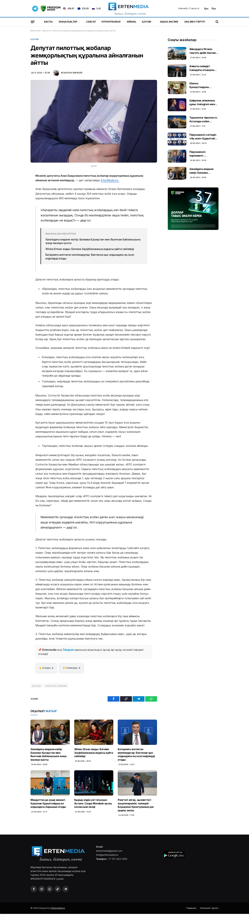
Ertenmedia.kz (58, 908)
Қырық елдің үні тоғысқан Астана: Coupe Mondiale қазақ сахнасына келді (93, 803)
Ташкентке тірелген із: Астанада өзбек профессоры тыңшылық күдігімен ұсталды (203, 119)
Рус (214, 8)
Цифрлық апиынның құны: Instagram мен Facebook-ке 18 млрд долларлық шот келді (202, 102)
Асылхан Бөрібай (71, 72)
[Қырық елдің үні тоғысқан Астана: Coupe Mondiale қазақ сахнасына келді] (93, 783)
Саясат (91, 21)
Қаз (206, 8)
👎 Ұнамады (71, 668)
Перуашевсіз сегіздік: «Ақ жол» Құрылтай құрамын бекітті (203, 136)
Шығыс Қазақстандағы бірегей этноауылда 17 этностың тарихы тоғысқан (203, 85)
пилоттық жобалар (56, 685)
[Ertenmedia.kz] (128, 8)
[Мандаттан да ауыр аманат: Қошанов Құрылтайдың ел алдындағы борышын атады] (50, 783)
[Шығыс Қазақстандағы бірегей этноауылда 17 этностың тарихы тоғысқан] (177, 87)
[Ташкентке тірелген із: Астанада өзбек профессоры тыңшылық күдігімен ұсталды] (177, 121)
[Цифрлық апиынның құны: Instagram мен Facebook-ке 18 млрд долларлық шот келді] (177, 104)
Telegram (68, 649)
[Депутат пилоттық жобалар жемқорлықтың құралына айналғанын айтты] (93, 121)
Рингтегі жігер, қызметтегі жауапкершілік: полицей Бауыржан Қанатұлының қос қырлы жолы (136, 805)
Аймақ (131, 21)
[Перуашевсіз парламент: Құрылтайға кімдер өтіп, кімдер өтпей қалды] (177, 156)
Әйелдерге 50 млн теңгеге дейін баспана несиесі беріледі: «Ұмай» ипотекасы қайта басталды (203, 51)
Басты (48, 21)
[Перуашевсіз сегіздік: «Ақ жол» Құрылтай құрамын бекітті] (177, 139)
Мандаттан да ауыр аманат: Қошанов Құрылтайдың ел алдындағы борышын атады (48, 803)
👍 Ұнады (46, 668)
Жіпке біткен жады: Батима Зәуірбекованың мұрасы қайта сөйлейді (89, 249)
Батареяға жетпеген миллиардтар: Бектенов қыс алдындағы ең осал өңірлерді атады (89, 256)
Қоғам (146, 21)
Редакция (191, 908)
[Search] (217, 22)
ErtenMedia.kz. (110, 180)
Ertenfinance (111, 21)
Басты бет (35, 30)
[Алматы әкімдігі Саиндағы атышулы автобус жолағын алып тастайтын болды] (177, 70)
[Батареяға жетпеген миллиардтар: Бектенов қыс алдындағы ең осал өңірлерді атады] (137, 732)
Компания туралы (209, 908)
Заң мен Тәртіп (194, 21)
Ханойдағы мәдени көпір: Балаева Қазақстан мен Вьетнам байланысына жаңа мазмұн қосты (92, 241)
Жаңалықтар (68, 21)
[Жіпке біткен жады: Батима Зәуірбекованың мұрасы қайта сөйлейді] (93, 732)
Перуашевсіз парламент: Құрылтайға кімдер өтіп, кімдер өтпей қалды (201, 153)
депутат (36, 685)
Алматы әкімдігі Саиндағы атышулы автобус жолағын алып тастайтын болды (203, 68)
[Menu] (33, 21)
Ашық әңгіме (169, 21)
